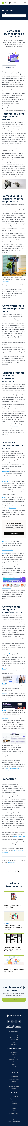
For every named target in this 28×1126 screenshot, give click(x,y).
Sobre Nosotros (14, 1076)
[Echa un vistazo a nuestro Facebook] (8, 1021)
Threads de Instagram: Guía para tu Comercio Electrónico (12, 949)
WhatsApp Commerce (14, 1059)
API (14, 1110)
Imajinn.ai (5, 718)
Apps (14, 1042)
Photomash (12, 508)
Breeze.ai (5, 710)
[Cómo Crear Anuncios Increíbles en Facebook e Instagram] (14, 916)
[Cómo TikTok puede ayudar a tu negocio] (14, 960)
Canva (4, 553)
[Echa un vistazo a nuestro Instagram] (12, 1021)
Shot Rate (5, 693)
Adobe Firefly (6, 653)
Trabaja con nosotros (14, 1079)
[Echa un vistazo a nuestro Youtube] (19, 1021)
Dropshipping (14, 1069)
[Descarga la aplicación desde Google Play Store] (10, 1026)
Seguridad (14, 1119)
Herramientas (14, 1103)
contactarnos (11, 862)
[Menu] (24, 2)
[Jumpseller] (14, 1015)
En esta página (10, 67)
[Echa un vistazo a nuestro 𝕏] (15, 1021)
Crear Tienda (14, 1000)
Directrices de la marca (14, 1086)
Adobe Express (6, 481)
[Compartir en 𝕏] (14, 871)
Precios (14, 1081)
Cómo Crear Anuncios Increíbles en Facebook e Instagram (13, 927)
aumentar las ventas (19, 836)
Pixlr (3, 497)
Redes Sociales (7, 903)
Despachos (14, 1044)
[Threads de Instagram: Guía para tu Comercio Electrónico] (14, 938)
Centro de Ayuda (14, 1096)
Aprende (14, 1101)
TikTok (14, 1066)
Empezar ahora (14, 533)
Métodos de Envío (14, 1037)
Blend (4, 684)
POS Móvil (14, 1064)
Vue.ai (4, 669)
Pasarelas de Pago (14, 1035)
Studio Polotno (6, 588)
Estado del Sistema (14, 1113)
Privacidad (8, 1119)
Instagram (14, 1057)
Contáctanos (14, 1088)
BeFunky (4, 541)
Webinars (14, 1106)
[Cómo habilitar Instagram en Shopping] (14, 896)
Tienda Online (14, 1052)
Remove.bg (5, 471)
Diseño (14, 1108)
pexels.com (5, 281)
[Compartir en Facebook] (9, 871)
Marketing (6, 923)
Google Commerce (14, 1062)
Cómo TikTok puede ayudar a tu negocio (14, 970)
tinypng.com (15, 426)
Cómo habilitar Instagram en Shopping (13, 906)
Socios (14, 1084)
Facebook (14, 1054)
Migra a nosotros (14, 1098)
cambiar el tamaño (7, 550)
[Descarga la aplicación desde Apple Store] (18, 1026)
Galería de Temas (14, 1039)
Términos (20, 1119)
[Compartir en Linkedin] (18, 871)
